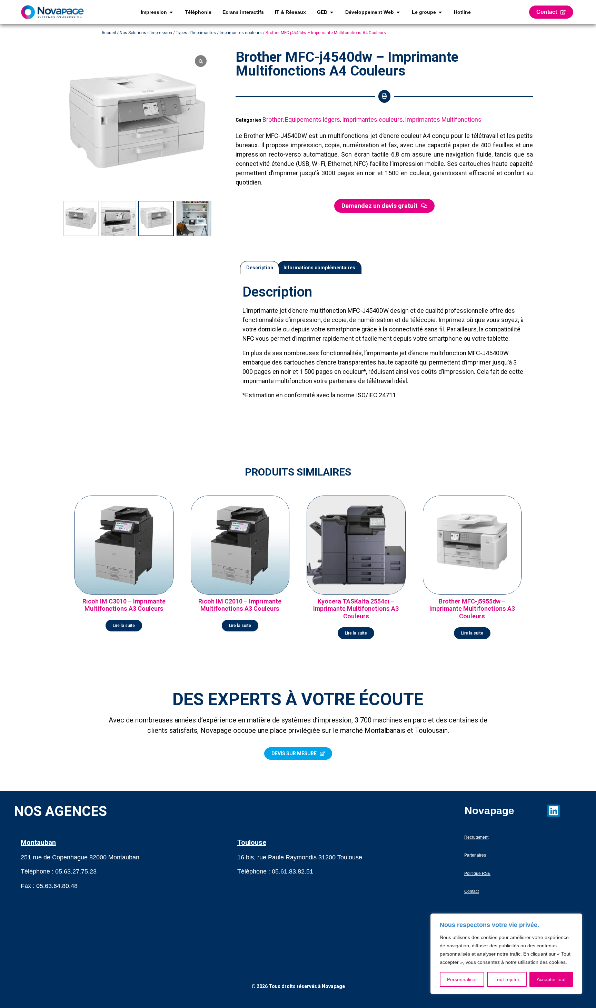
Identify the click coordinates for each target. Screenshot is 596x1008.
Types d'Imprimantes (196, 32)
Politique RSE (477, 873)
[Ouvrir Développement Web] (398, 12)
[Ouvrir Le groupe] (440, 12)
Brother (272, 119)
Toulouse (251, 842)
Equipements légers (312, 119)
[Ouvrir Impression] (171, 12)
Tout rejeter (507, 979)
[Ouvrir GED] (331, 12)
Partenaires (475, 855)
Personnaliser (462, 979)
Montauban (38, 842)
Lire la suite (124, 625)
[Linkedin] (553, 811)
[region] (506, 954)
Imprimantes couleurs (241, 32)
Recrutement (476, 837)
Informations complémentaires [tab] (319, 267)
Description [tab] (259, 267)
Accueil (108, 32)
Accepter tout (551, 979)
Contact (471, 891)
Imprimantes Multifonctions (443, 119)
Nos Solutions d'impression (146, 32)
